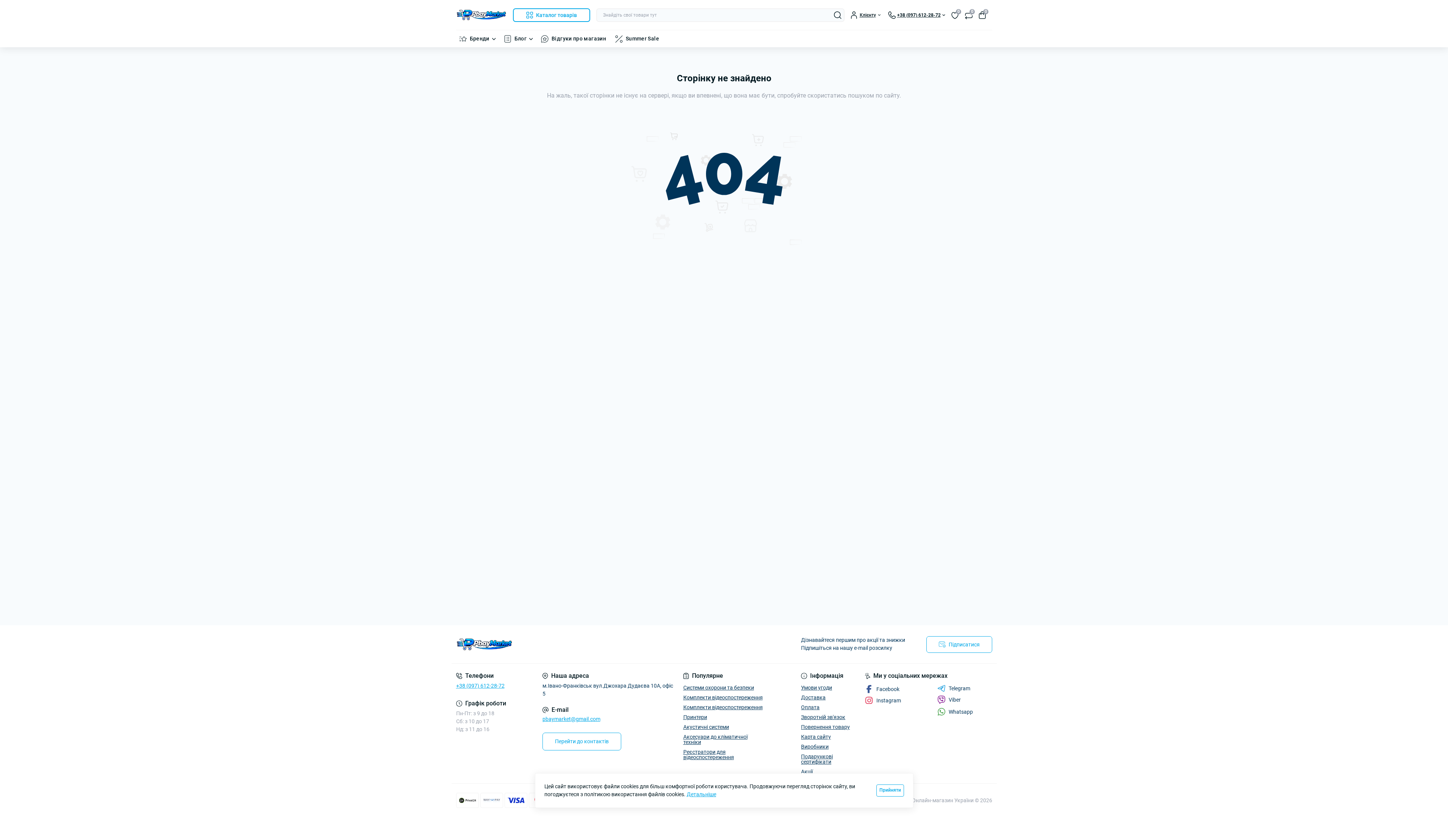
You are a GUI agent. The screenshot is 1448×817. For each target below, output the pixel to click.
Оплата (810, 707)
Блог (520, 39)
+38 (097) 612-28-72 (480, 686)
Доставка (813, 697)
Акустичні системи (706, 727)
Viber (955, 700)
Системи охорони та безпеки (718, 688)
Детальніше (701, 794)
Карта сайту (816, 737)
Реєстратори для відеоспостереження (708, 754)
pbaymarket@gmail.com (571, 719)
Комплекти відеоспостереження (723, 697)
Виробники (815, 747)
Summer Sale (642, 39)
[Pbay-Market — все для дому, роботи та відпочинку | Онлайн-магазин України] (588, 644)
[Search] (838, 15)
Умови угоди (816, 688)
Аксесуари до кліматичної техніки (715, 739)
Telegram (959, 688)
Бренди (479, 39)
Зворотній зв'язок (823, 717)
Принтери (695, 717)
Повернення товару (825, 727)
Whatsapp (961, 712)
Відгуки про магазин (579, 39)
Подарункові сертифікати (817, 759)
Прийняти (890, 790)
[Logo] (481, 15)
